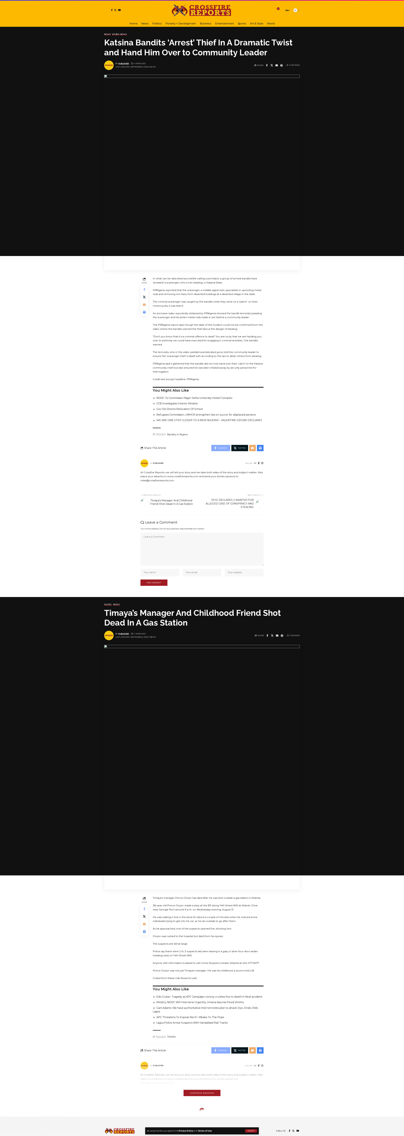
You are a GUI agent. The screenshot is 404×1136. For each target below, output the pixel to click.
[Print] (281, 65)
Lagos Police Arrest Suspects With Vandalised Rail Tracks (192, 1022)
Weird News (119, 34)
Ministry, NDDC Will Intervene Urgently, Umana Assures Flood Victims (200, 1002)
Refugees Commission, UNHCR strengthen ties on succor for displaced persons (206, 414)
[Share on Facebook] (267, 65)
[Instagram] (262, 463)
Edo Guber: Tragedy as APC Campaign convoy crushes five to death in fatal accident (209, 996)
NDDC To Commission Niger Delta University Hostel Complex (194, 397)
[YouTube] (119, 10)
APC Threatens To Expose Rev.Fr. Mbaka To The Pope (190, 1017)
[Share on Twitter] (272, 65)
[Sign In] (107, 10)
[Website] (255, 463)
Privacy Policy (186, 1131)
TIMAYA (171, 1036)
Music (108, 604)
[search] (281, 10)
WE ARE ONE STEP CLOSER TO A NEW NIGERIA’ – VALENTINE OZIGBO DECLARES (209, 420)
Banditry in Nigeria (177, 434)
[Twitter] (115, 10)
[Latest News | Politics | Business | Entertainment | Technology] (202, 10)
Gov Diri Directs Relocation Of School (179, 409)
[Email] (276, 65)
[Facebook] (111, 10)
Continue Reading (202, 1093)
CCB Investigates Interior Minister (177, 403)
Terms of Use (205, 1131)
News (107, 34)
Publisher (123, 63)
